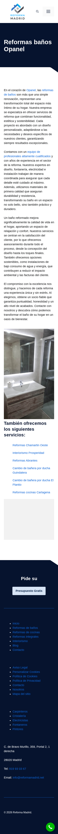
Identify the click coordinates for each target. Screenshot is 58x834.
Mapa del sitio (21, 694)
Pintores (18, 729)
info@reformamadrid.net (28, 777)
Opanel (31, 90)
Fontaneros (20, 724)
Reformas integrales (26, 636)
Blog (15, 645)
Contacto (18, 650)
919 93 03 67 (17, 768)
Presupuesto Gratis (29, 590)
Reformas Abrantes (25, 460)
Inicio (16, 623)
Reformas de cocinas (26, 632)
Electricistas (20, 720)
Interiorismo (20, 641)
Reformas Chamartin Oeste (30, 445)
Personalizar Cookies (26, 672)
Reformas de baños (25, 627)
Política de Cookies (25, 676)
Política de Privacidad (26, 680)
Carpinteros (20, 711)
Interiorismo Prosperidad (28, 453)
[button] (37, 11)
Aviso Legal (20, 667)
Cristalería (19, 716)
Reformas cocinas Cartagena (31, 492)
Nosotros (18, 689)
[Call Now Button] (50, 827)
